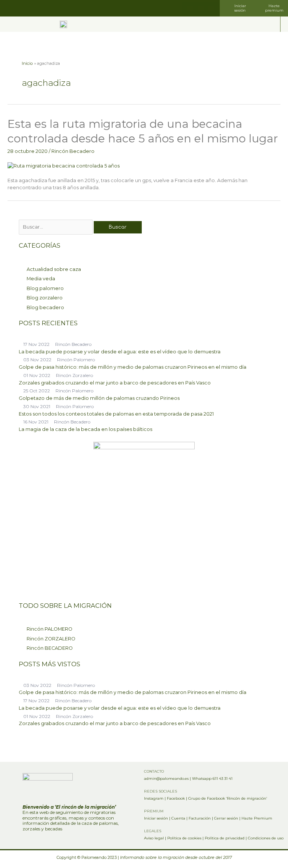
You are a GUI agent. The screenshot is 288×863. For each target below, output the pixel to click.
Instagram (154, 798)
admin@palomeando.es (166, 778)
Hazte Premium (257, 818)
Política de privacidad (224, 838)
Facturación (200, 818)
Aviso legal (154, 838)
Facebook (176, 798)
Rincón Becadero (72, 151)
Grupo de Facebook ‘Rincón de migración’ (227, 798)
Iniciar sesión (156, 818)
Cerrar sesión (226, 818)
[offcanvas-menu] (273, 24)
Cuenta (178, 818)
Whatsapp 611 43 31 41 (212, 778)
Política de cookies (184, 838)
